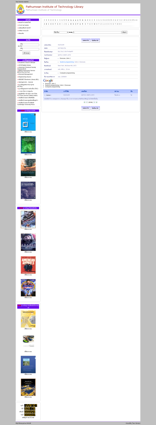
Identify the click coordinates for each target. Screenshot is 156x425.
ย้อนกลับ (21, 33)
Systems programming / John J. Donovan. (58, 85)
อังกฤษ (138, 423)
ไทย (133, 423)
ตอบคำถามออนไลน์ (25, 22)
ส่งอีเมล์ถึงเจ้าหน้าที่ (24, 28)
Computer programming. (67, 73)
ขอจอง (48, 95)
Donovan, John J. (65, 58)
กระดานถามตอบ (24, 25)
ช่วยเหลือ (128, 423)
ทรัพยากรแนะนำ (24, 30)
